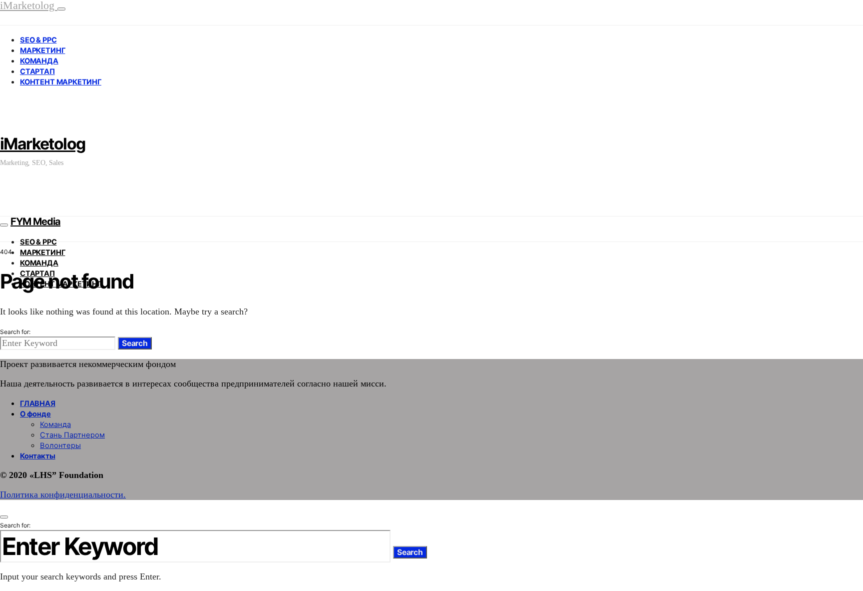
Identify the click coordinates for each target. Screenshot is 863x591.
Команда (55, 424)
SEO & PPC (38, 40)
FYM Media (35, 222)
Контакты (37, 456)
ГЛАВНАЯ (37, 403)
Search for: (15, 332)
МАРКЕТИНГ (42, 50)
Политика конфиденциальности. (63, 495)
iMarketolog (42, 144)
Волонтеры (60, 445)
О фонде (35, 414)
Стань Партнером (72, 435)
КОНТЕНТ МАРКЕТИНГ (60, 82)
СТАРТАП (37, 71)
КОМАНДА (39, 61)
